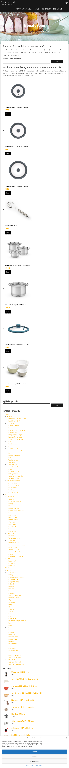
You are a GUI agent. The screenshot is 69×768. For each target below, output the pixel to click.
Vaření (7, 568)
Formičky (9, 416)
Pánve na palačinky (13, 639)
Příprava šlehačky (12, 464)
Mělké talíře (11, 566)
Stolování (7, 494)
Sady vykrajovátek (13, 474)
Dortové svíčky (12, 487)
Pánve (36, 9)
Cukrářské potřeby (38, 765)
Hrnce (10, 616)
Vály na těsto (12, 462)
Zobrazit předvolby (34, 761)
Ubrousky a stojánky (14, 538)
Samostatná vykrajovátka (15, 476)
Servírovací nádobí (12, 540)
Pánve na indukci (13, 637)
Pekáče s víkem (12, 444)
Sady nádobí (10, 653)
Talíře (8, 559)
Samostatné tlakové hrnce (16, 664)
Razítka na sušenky (13, 471)
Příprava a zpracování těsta (14, 451)
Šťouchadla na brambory (15, 607)
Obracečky (11, 588)
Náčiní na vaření (11, 572)
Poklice (9, 646)
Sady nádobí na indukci (15, 657)
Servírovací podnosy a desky (16, 545)
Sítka (9, 600)
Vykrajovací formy (13, 478)
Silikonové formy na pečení (16, 439)
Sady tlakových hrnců (14, 662)
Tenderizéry (11, 609)
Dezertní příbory (13, 520)
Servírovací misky (13, 543)
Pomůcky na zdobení (14, 490)
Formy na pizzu (12, 432)
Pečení (7, 414)
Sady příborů (12, 531)
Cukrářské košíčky (13, 485)
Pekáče (9, 442)
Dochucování (58, 9)
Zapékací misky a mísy (13, 481)
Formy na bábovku (13, 425)
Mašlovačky (11, 584)
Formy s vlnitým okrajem (15, 435)
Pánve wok (11, 641)
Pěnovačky (11, 593)
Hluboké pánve (12, 632)
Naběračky (11, 586)
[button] (66, 738)
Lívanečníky (11, 634)
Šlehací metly (12, 602)
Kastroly (10, 623)
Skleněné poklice (13, 650)
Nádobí (9, 614)
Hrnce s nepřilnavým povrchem (17, 621)
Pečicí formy (46, 9)
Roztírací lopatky (13, 492)
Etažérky (10, 554)
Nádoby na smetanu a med (16, 510)
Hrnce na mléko (12, 618)
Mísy (9, 453)
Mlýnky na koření (13, 506)
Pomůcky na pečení (12, 448)
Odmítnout (34, 756)
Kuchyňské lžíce (13, 579)
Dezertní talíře (12, 561)
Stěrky (10, 605)
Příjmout (34, 751)
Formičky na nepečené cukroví (17, 419)
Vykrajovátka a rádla (24, 9)
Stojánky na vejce (13, 549)
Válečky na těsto (13, 460)
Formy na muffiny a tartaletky (16, 430)
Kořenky (10, 504)
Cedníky (10, 575)
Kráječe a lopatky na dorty (15, 556)
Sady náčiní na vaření (14, 595)
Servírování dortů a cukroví (14, 552)
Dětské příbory (12, 517)
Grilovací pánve (12, 630)
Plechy (9, 446)
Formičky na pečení (13, 421)
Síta (9, 458)
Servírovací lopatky (13, 598)
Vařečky (10, 611)
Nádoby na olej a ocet (14, 508)
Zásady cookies (29, 765)
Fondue (9, 570)
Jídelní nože (11, 522)
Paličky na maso (13, 591)
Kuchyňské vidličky (13, 582)
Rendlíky (10, 625)
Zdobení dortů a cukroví (13, 483)
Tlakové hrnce (11, 660)
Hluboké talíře (12, 563)
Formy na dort (12, 428)
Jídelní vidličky (12, 524)
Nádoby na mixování (14, 455)
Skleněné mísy (12, 547)
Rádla (10, 469)
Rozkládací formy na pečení (16, 437)
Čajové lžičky (12, 515)
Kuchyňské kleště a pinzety (16, 577)
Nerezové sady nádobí (14, 655)
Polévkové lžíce (12, 529)
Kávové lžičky (12, 526)
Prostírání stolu (11, 533)
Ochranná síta (12, 648)
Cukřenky (11, 499)
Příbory (9, 513)
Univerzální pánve (13, 644)
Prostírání (11, 536)
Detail (8, 114)
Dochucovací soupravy (15, 501)
